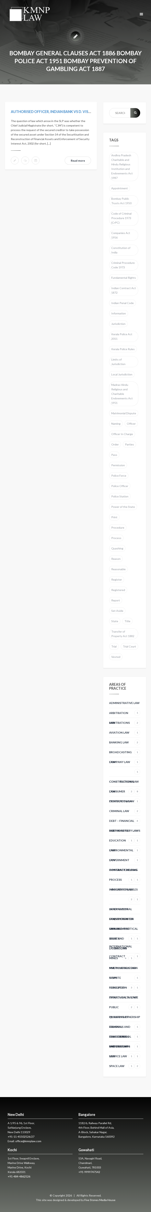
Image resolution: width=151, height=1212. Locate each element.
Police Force (118, 475)
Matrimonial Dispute (123, 413)
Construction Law (124, 783)
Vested (115, 656)
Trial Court (129, 646)
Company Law (123, 763)
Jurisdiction (118, 323)
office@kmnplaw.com (28, 1141)
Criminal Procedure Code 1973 (123, 265)
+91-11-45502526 (19, 1136)
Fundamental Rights (123, 277)
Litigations (118, 950)
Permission (118, 465)
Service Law (123, 1057)
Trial (114, 646)
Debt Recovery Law (124, 832)
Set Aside (117, 610)
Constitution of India (120, 250)
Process (116, 538)
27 (32, 1136)
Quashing (117, 548)
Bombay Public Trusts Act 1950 (121, 201)
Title (127, 621)
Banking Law (123, 744)
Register (116, 579)
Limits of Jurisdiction (118, 362)
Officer (131, 423)
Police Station (119, 496)
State (114, 621)
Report (115, 600)
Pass (114, 454)
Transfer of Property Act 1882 (122, 634)
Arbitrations (123, 724)
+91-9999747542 (89, 1172)
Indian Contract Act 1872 (123, 290)
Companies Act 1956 (120, 235)
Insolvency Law (121, 891)
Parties (129, 444)
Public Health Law (123, 999)
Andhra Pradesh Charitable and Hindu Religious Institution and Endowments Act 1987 (122, 166)
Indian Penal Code (122, 303)
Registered (118, 590)
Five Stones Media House (99, 1200)
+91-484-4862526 (19, 1176)
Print (114, 517)
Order (115, 444)
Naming (116, 423)
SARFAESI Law (120, 1048)
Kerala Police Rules (123, 349)
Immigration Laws (123, 871)
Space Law (120, 1066)
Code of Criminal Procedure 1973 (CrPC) (121, 218)
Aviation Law (123, 734)
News (120, 979)
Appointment (119, 188)
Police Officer (119, 486)
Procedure (117, 527)
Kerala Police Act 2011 (121, 336)
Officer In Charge (122, 434)
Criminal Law (123, 812)
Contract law (123, 803)
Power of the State (123, 506)
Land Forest (118, 909)
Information (118, 313)
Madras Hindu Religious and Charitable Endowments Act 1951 (122, 393)
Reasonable (118, 569)
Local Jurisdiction (121, 374)
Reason (116, 558)
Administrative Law (124, 704)
